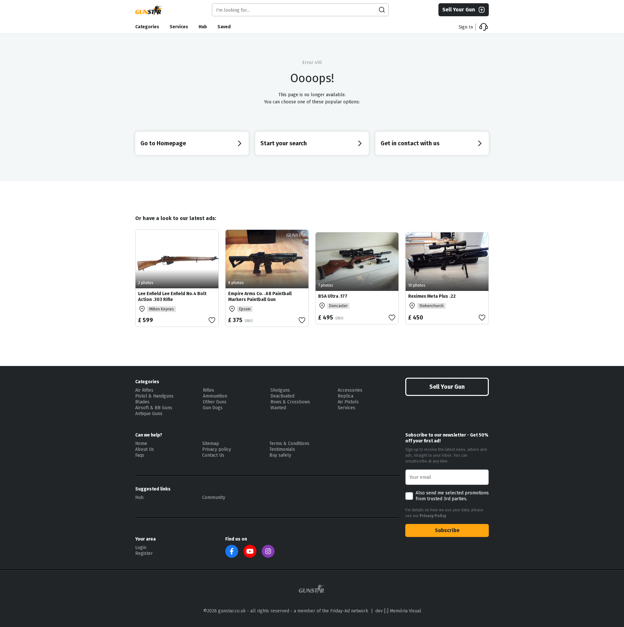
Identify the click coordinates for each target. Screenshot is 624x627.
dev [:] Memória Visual (398, 611)
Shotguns (280, 390)
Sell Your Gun (458, 10)
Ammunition (215, 396)
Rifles (208, 390)
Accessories (350, 390)
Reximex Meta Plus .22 (432, 296)
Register (144, 553)
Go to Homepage (163, 143)
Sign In (466, 27)
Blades (142, 402)
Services (179, 27)
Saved (224, 27)
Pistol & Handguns (154, 396)
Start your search (283, 143)
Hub (203, 27)
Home (141, 443)
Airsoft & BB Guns (153, 408)
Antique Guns (148, 413)
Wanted (278, 408)
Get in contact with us (410, 143)
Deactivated (282, 396)
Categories (147, 27)
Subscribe (447, 530)
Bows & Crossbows (290, 402)
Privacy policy (216, 449)
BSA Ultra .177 (332, 296)
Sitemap (210, 443)
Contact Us (213, 455)
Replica (345, 396)
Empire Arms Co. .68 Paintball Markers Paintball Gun (260, 296)
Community (213, 497)
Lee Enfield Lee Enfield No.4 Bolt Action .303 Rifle (172, 296)
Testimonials (282, 449)
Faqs (139, 455)
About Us (144, 449)
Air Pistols (348, 402)
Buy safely (280, 455)
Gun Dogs (213, 408)
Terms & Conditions (289, 443)
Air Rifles (144, 390)
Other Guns (215, 402)
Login (140, 547)
